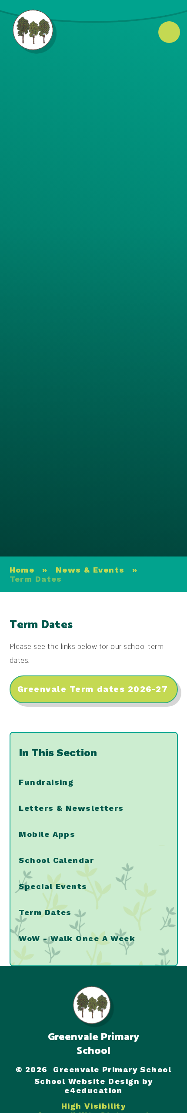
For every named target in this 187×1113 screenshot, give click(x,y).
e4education (93, 1090)
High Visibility (93, 1105)
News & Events (90, 569)
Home (22, 569)
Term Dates (36, 578)
